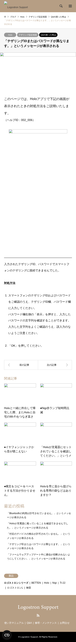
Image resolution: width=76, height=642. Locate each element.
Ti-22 (62, 582)
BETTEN (36, 582)
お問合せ (65, 622)
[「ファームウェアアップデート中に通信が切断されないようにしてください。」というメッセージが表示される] (21, 365)
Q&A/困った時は (48, 35)
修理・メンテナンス (46, 622)
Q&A (29, 622)
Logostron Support (29, 637)
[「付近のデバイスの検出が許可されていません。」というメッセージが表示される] (55, 365)
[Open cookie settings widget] (7, 635)
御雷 (28, 587)
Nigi (54, 582)
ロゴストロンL (15, 587)
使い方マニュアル (14, 622)
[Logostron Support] (16, 6)
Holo (10, 35)
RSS (38, 615)
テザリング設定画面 (28, 35)
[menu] (70, 6)
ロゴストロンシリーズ (16, 582)
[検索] (61, 6)
